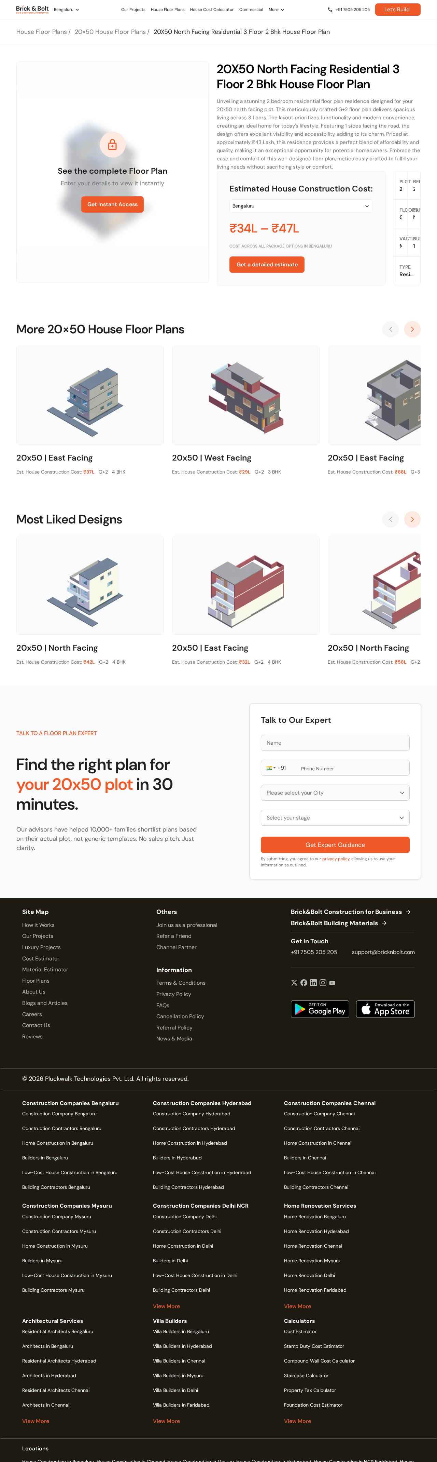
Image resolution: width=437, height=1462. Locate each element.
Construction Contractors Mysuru (59, 1231)
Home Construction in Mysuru (55, 1246)
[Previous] (390, 329)
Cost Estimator (40, 958)
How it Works (38, 925)
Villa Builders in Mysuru (178, 1375)
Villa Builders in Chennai (179, 1361)
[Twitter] (294, 983)
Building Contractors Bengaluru (56, 1187)
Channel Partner (176, 947)
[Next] (412, 329)
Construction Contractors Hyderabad (194, 1128)
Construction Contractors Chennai (322, 1128)
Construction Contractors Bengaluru (61, 1128)
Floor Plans (36, 980)
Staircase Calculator (306, 1375)
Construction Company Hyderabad (191, 1114)
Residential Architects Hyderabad (59, 1361)
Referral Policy (174, 1027)
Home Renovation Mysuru (312, 1261)
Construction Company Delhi (184, 1216)
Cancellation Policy (180, 1016)
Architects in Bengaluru (47, 1346)
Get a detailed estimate (267, 264)
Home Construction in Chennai (317, 1143)
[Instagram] (323, 983)
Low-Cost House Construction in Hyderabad (202, 1172)
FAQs (162, 1005)
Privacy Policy (173, 994)
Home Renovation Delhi (309, 1275)
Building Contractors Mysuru (53, 1290)
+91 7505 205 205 (314, 952)
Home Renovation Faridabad (315, 1290)
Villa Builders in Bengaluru (181, 1331)
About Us (33, 991)
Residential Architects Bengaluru (57, 1331)
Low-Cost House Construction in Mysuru (67, 1275)
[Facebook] (303, 983)
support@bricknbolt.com (383, 952)
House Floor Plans (41, 32)
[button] (270, 767)
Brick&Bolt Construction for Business (346, 912)
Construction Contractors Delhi (187, 1231)
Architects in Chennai (45, 1405)
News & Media (174, 1038)
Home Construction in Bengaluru (57, 1143)
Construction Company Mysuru (56, 1216)
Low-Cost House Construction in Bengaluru (69, 1172)
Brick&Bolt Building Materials (334, 923)
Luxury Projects (41, 947)
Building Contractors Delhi (181, 1290)
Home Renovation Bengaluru (315, 1216)
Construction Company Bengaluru (59, 1114)
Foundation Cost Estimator (313, 1405)
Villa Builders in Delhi (175, 1390)
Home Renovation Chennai (313, 1246)
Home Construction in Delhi (183, 1246)
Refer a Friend (174, 936)
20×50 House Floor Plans (110, 32)
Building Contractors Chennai (316, 1187)
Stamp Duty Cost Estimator (314, 1346)
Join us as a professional (186, 925)
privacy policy (336, 859)
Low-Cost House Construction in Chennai (330, 1172)
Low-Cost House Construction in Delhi (195, 1275)
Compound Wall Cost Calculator (319, 1361)
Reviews (32, 1036)
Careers (32, 1014)
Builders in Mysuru (42, 1261)
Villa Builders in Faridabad (181, 1405)
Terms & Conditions (181, 982)
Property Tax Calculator (310, 1390)
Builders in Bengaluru (45, 1158)
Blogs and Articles (45, 1003)
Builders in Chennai (305, 1158)
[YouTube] (332, 983)
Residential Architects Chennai (55, 1390)
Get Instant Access (112, 204)
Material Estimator (45, 969)
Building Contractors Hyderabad (188, 1187)
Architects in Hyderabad (49, 1375)
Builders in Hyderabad (177, 1158)
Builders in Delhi (170, 1261)
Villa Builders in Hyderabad (182, 1346)
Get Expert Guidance (335, 845)
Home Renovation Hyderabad (316, 1231)
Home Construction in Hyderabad (190, 1143)
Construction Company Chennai (319, 1114)
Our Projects (37, 936)
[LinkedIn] (313, 983)
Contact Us (36, 1025)
